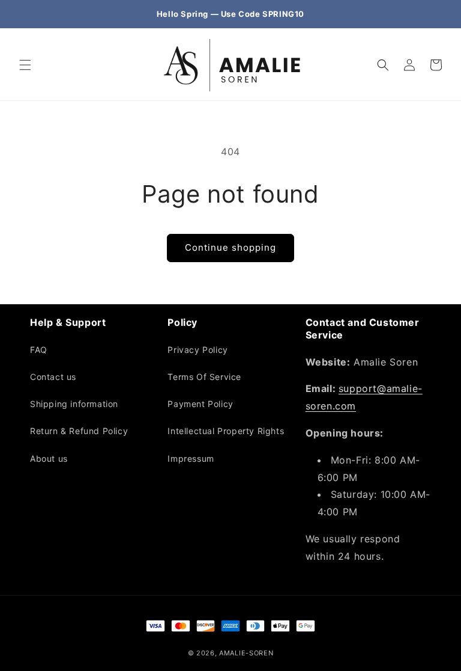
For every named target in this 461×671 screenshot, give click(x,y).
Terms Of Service (204, 377)
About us (49, 458)
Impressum (190, 458)
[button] (25, 65)
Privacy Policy (197, 350)
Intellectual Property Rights (225, 431)
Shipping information (74, 404)
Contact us (53, 377)
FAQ (38, 350)
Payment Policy (200, 404)
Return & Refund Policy (79, 431)
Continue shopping (230, 247)
